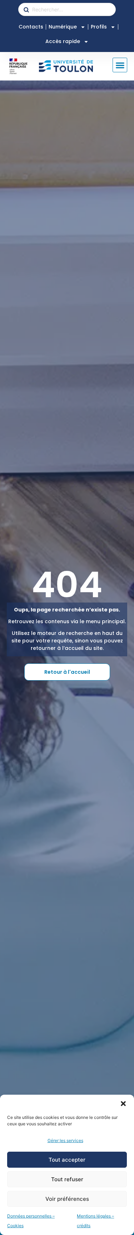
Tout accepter (67, 1159)
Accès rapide (62, 41)
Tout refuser (67, 1179)
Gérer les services (65, 1140)
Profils (99, 26)
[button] (123, 1103)
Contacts (31, 26)
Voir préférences (67, 1198)
